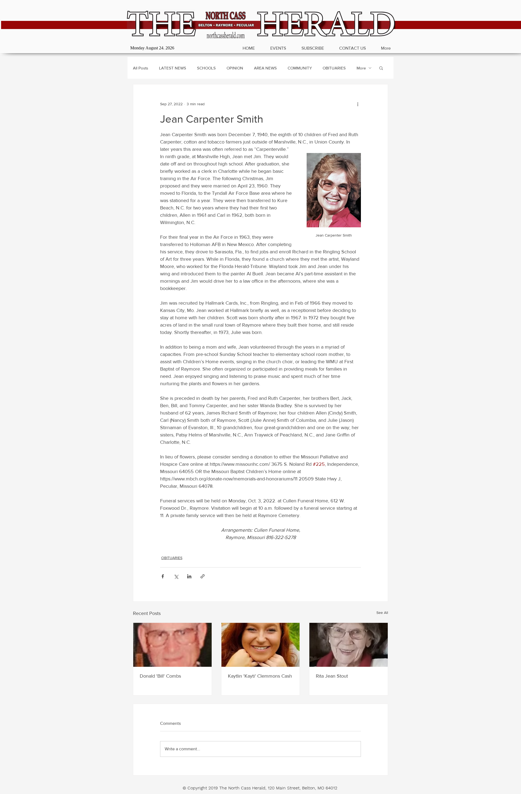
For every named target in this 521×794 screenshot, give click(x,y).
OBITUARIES (334, 68)
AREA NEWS (265, 68)
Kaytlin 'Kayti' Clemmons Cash (260, 676)
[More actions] (357, 104)
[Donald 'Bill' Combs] (172, 645)
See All (382, 612)
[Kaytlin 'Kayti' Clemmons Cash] (260, 645)
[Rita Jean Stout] (348, 645)
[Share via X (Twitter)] (176, 576)
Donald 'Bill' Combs (160, 676)
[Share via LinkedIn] (189, 576)
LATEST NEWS (172, 68)
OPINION (235, 68)
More (361, 68)
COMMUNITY (300, 68)
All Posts (140, 68)
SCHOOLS (206, 68)
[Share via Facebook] (162, 576)
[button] (381, 68)
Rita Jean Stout (332, 676)
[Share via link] (202, 576)
